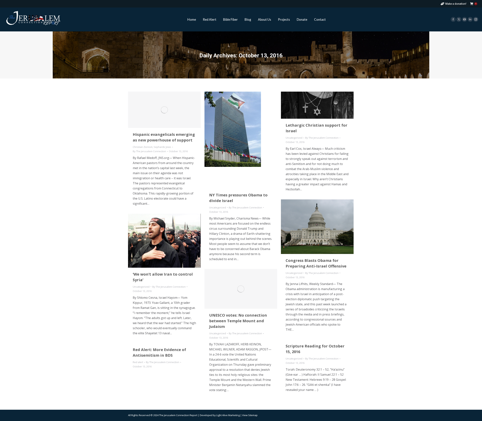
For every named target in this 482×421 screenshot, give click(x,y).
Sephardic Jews (162, 147)
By (149, 151)
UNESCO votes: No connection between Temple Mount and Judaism (238, 321)
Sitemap (253, 415)
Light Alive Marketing (228, 415)
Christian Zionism (143, 147)
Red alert (138, 362)
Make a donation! (455, 3)
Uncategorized (217, 207)
